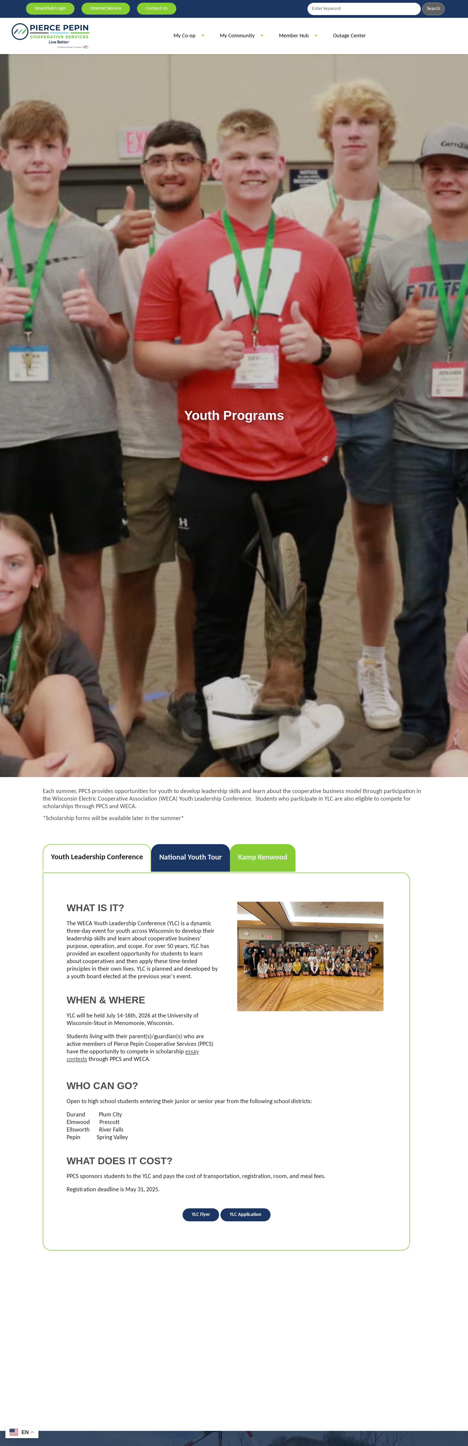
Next (372, 949)
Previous (248, 949)
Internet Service (105, 8)
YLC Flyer (201, 1214)
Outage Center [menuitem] (349, 36)
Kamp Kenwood (262, 857)
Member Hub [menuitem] (291, 38)
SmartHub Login (50, 8)
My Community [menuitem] (234, 38)
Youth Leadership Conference (97, 857)
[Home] (51, 36)
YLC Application (245, 1214)
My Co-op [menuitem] (182, 38)
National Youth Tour (190, 857)
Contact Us (157, 8)
